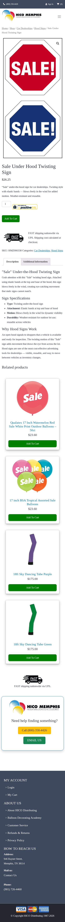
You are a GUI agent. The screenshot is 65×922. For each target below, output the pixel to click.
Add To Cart (10, 218)
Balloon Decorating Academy (24, 817)
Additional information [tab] (35, 261)
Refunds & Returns (18, 832)
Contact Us (10, 875)
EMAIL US (34, 740)
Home (5, 28)
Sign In (51, 4)
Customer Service (17, 825)
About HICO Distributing (22, 810)
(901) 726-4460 (13, 889)
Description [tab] (12, 261)
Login (10, 787)
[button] (58, 43)
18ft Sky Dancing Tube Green (33, 644)
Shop (12, 28)
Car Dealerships (24, 28)
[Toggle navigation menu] (59, 16)
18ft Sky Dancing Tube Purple (32, 574)
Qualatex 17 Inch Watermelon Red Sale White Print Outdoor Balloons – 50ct (32, 426)
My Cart (12, 794)
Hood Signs (40, 28)
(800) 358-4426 (12, 4)
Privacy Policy (15, 840)
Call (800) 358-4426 (34, 730)
